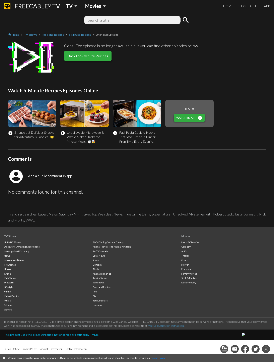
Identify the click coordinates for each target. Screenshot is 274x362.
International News (14, 260)
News (7, 255)
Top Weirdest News (106, 214)
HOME (228, 6)
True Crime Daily (137, 214)
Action (184, 251)
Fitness (8, 304)
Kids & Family (11, 296)
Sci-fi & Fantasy (189, 278)
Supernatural (161, 214)
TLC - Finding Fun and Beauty (108, 242)
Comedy (97, 264)
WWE (30, 220)
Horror (8, 269)
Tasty (238, 214)
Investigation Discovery (16, 251)
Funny (7, 291)
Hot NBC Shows (12, 242)
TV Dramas (10, 264)
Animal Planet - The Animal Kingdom (112, 246)
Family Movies (189, 273)
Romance (186, 269)
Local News (99, 255)
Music (7, 300)
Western (9, 282)
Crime (7, 273)
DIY (94, 296)
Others (8, 309)
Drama (185, 260)
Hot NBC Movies (190, 242)
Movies (186, 236)
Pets (95, 291)
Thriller (97, 269)
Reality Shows (100, 278)
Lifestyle (8, 287)
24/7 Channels (100, 251)
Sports (96, 260)
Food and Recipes (102, 287)
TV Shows (10, 236)
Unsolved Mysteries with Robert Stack (203, 214)
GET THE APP (260, 6)
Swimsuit (251, 214)
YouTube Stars (100, 300)
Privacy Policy (158, 357)
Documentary (188, 282)
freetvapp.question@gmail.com (166, 325)
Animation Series (102, 273)
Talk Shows (98, 282)
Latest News (48, 214)
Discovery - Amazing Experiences (22, 246)
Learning (97, 304)
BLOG (241, 6)
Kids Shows (10, 278)
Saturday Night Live (74, 214)
